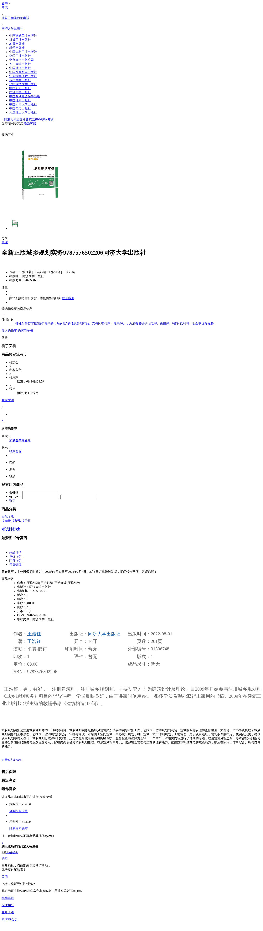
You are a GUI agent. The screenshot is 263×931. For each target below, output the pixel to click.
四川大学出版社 (20, 64)
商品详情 (15, 552)
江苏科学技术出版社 (23, 76)
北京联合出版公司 (21, 60)
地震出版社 (17, 43)
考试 (5, 7)
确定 (5, 858)
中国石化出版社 (20, 88)
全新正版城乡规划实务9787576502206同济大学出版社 (74, 252)
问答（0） (16, 560)
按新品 (16, 521)
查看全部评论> (12, 760)
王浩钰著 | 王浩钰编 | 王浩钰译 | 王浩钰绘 (42, 272)
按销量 (6, 521)
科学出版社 (17, 47)
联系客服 (68, 298)
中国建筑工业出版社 (23, 35)
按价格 (26, 521)
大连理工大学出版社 (23, 112)
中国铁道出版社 (20, 68)
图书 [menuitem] (5, 3)
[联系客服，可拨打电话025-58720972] (131, 127)
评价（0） (16, 556)
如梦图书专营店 (20, 440)
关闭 (5, 876)
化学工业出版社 (20, 56)
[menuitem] (131, 71)
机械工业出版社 (20, 39)
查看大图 (8, 400)
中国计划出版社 (20, 100)
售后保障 (15, 564)
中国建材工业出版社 (23, 51)
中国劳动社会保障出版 (24, 96)
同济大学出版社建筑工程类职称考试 (28, 119)
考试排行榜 (11, 529)
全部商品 (8, 516)
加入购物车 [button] (9, 330)
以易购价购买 (18, 828)
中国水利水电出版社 (23, 72)
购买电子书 (25, 330)
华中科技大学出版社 (23, 84)
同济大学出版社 (12, 28)
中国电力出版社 (20, 108)
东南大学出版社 (20, 80)
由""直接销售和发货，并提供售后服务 (35, 298)
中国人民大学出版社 (23, 104)
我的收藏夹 (12, 852)
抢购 (42, 796)
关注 (5, 242)
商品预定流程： (14, 354)
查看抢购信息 (18, 811)
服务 (5, 337)
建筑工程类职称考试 (15, 18)
